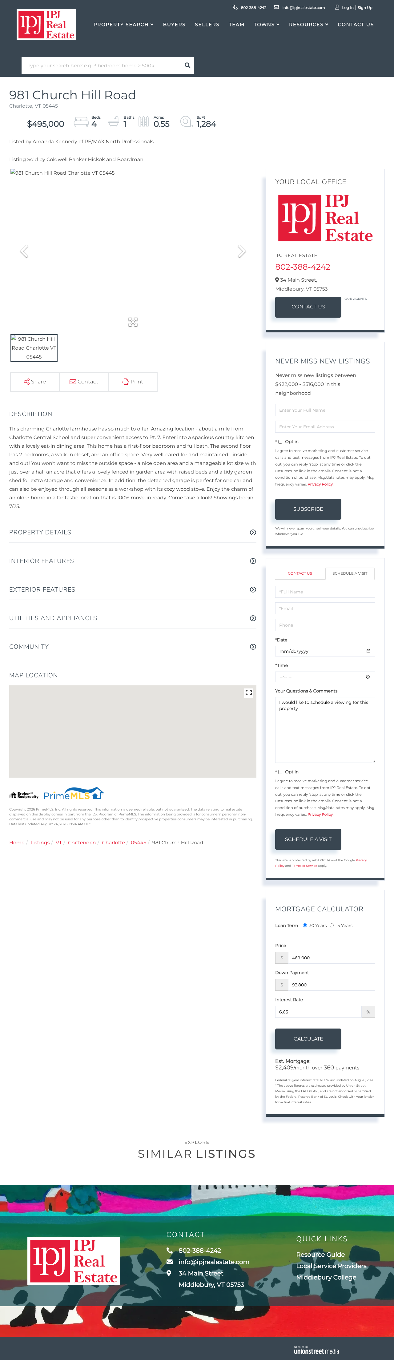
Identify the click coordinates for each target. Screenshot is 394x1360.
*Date (281, 640)
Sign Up (365, 8)
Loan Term (286, 925)
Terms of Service (304, 866)
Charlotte (113, 843)
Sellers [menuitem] (207, 24)
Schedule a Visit (349, 573)
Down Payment (292, 972)
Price (280, 945)
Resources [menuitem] (306, 24)
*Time (281, 665)
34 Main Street (210, 1279)
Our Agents (355, 299)
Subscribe (308, 509)
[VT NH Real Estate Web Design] (316, 1350)
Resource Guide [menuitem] (320, 1255)
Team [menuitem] (237, 24)
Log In (348, 8)
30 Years (318, 925)
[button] (187, 65)
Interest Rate (289, 999)
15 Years (344, 925)
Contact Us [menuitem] (356, 24)
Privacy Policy (320, 484)
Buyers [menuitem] (174, 24)
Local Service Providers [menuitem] (331, 1266)
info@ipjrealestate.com (303, 8)
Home (17, 843)
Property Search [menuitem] (121, 24)
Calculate (308, 1039)
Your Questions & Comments (306, 691)
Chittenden (82, 843)
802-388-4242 (253, 8)
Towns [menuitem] (264, 24)
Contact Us (308, 307)
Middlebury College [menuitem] (326, 1277)
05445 (138, 843)
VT (59, 843)
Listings (40, 843)
